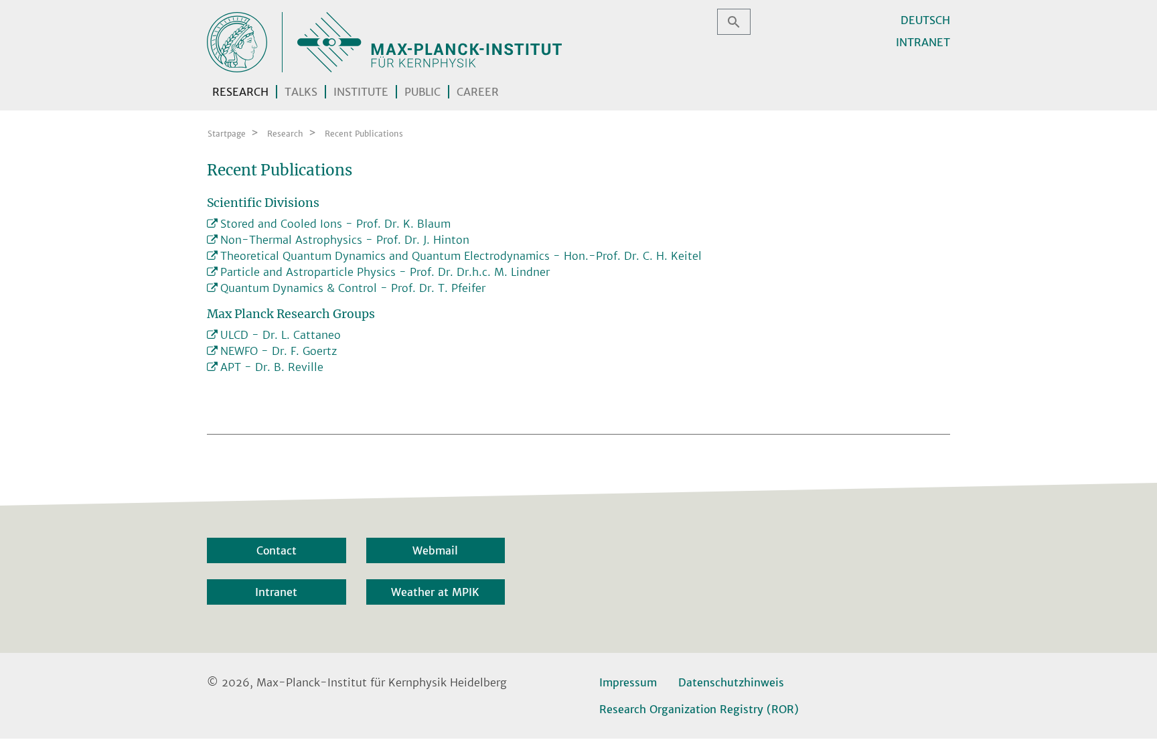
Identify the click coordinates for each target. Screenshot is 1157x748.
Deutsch (925, 20)
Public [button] (422, 91)
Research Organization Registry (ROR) (699, 709)
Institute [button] (360, 91)
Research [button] (240, 91)
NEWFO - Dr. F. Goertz (278, 351)
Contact (276, 550)
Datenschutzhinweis (731, 682)
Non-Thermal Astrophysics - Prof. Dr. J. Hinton (344, 239)
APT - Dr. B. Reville (271, 367)
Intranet (923, 42)
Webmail (435, 550)
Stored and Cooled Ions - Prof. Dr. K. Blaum (335, 223)
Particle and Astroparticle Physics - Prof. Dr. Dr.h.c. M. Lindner (385, 272)
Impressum (628, 682)
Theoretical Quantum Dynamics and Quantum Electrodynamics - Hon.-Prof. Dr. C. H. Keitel (461, 256)
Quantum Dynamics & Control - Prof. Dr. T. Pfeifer (352, 288)
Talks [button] (301, 91)
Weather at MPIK (435, 592)
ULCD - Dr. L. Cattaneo (280, 335)
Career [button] (478, 91)
